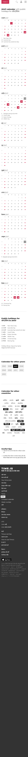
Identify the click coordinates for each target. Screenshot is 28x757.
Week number (6, 502)
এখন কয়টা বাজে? (4, 570)
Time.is (5, 2)
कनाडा (4, 406)
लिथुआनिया (6, 430)
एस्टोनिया (6, 403)
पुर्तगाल (22, 415)
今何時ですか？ (5, 574)
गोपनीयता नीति (4, 555)
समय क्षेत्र (3, 483)
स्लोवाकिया (9, 433)
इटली (17, 400)
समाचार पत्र (4, 517)
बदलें (2, 531)
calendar (13, 10)
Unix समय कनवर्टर (6, 527)
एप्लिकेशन (3, 509)
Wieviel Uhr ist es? (14, 572)
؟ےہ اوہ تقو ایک (4, 576)
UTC (2, 521)
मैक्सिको (6, 424)
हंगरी (14, 436)
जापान (6, 409)
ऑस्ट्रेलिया (15, 11)
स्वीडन (23, 433)
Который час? (12, 570)
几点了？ (13, 567)
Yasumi (13, 346)
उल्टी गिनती (4, 491)
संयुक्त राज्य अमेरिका (17, 430)
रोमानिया (7, 427)
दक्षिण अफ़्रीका (9, 412)
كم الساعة (23, 568)
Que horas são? (20, 570)
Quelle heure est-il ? (15, 568)
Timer (3, 494)
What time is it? (5, 567)
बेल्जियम (22, 418)
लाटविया (20, 427)
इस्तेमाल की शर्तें (5, 552)
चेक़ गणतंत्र (17, 406)
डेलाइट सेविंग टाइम (5, 485)
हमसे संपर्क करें (5, 545)
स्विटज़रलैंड (16, 433)
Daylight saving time (9, 113)
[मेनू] (25, 2)
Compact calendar (7, 499)
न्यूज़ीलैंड (16, 415)
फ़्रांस (16, 418)
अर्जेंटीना (5, 400)
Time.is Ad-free (6, 534)
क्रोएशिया (10, 406)
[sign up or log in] (21, 2)
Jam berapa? (4, 572)
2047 (6, 18)
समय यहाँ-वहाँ (4, 477)
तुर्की (22, 409)
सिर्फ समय (3, 488)
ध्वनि (2, 505)
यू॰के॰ (17, 424)
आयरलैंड (11, 400)
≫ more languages (14, 576)
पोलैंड (5, 418)
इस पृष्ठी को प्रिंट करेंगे (21, 457)
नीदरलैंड (6, 415)
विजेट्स (3, 512)
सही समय (3, 474)
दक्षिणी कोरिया (18, 412)
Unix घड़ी (4, 524)
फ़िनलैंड (10, 418)
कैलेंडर (3, 496)
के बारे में (3, 542)
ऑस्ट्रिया (13, 403)
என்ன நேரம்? (19, 574)
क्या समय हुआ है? (19, 567)
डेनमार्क (16, 409)
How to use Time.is (7, 539)
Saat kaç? (12, 574)
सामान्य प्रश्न (4, 537)
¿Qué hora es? (5, 568)
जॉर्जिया (11, 409)
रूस (22, 424)
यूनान (12, 424)
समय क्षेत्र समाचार (5, 514)
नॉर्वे (11, 415)
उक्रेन (22, 400)
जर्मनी (24, 406)
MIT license (11, 347)
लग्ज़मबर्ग (14, 427)
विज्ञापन (3, 549)
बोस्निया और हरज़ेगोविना (10, 421)
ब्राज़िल (20, 421)
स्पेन (3, 433)
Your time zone (6, 480)
